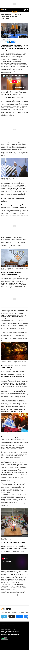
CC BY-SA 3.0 (3, 539)
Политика (8, 612)
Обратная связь (4, 634)
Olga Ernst (8, 269)
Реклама (7, 624)
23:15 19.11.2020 (4, 21)
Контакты (12, 624)
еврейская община (20, 592)
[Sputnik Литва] (4, 10)
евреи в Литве (13, 592)
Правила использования (6, 627)
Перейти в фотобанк (17, 362)
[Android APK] (4, 638)
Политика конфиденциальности (8, 626)
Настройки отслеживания (13, 634)
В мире (2, 612)
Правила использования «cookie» (8, 629)
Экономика (22, 612)
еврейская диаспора (5, 594)
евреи (8, 592)
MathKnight (8, 539)
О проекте (3, 624)
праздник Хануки (13, 594)
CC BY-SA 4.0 (3, 269)
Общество (3, 592)
